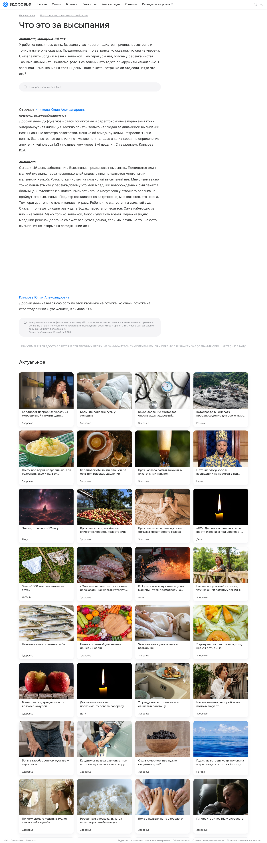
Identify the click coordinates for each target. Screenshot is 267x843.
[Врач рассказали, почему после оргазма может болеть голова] (162, 516)
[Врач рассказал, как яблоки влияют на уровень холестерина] (104, 516)
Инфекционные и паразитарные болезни (64, 15)
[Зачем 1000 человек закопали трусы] (46, 574)
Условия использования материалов (150, 840)
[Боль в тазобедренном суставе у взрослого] (46, 748)
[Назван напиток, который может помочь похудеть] (220, 690)
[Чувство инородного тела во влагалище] (162, 632)
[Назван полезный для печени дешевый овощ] (104, 632)
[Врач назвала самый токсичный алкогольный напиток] (162, 457)
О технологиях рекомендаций (208, 840)
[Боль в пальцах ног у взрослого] (162, 806)
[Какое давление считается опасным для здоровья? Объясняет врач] (162, 399)
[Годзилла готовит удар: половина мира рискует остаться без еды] (220, 748)
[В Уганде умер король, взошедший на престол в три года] (220, 457)
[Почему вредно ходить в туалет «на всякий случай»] (46, 806)
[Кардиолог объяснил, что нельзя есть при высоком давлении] (104, 457)
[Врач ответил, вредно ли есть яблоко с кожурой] (46, 690)
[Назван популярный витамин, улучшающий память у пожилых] (220, 574)
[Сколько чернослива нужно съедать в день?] (162, 748)
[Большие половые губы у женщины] (104, 399)
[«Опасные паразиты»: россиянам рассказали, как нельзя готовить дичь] (104, 574)
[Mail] (5, 4)
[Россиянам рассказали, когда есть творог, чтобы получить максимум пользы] (104, 806)
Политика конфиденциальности (243, 840)
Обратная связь (181, 840)
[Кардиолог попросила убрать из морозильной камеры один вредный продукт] (46, 399)
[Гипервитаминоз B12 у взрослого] (220, 806)
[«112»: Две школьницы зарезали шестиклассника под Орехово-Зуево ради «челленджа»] (220, 516)
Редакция (123, 840)
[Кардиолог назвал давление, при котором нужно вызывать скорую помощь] (104, 748)
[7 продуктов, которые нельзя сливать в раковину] (162, 690)
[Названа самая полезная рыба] (46, 632)
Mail (6, 840)
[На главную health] (19, 4)
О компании (17, 840)
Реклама (31, 840)
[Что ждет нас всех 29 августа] (46, 516)
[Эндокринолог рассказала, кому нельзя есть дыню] (220, 632)
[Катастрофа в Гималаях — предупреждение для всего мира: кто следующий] (220, 399)
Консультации (27, 15)
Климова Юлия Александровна (60, 109)
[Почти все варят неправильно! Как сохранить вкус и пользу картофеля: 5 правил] (46, 457)
